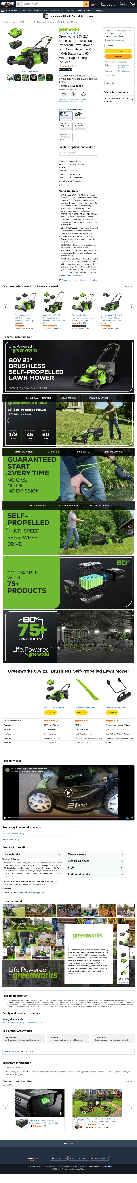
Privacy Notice (48, 1166)
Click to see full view (29, 71)
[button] (4, 10)
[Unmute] (132, 817)
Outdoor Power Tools (27, 22)
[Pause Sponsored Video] (61, 1113)
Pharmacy (88, 10)
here (6, 876)
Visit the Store (125, 982)
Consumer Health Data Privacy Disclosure (71, 1166)
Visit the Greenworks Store (70, 33)
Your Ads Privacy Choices (97, 1166)
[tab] (38, 398)
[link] (26, 319)
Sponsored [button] (6, 1085)
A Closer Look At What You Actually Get (28, 771)
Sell (62, 10)
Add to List (110, 83)
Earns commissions (40, 769)
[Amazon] (8, 4)
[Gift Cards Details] (58, 10)
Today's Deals (25, 10)
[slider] (63, 817)
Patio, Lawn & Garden (10, 22)
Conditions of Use (34, 1166)
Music (79, 10)
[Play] (5, 818)
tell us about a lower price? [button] (31, 893)
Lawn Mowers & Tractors (46, 22)
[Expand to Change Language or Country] (65, 1158)
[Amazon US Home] (33, 1159)
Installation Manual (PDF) (13, 834)
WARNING (9, 1051)
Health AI (13, 10)
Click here (8, 884)
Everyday (99, 10)
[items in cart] (133, 4)
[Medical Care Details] (46, 10)
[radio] (9, 77)
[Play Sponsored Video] (97, 1102)
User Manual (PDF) (10, 840)
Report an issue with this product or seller (79, 280)
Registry (70, 10)
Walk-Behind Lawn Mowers (67, 22)
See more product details (71, 275)
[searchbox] (53, 4)
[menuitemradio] (127, 818)
